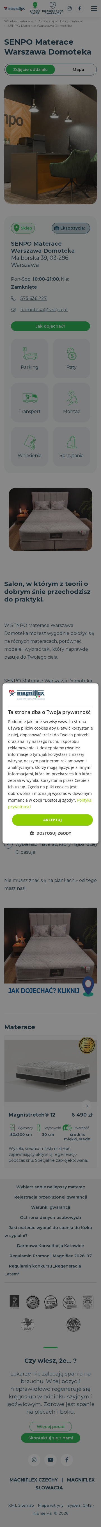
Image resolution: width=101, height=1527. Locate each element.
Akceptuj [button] (52, 819)
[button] (50, 833)
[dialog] (50, 763)
